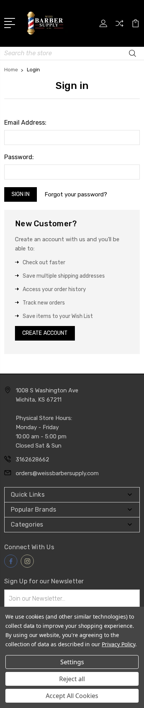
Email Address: (25, 122)
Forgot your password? (76, 194)
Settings (72, 662)
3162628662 (32, 459)
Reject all (72, 679)
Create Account (45, 333)
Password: (19, 157)
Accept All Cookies (72, 696)
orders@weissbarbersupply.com (57, 473)
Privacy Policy (118, 644)
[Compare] (119, 26)
